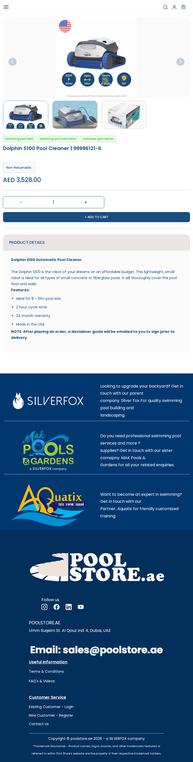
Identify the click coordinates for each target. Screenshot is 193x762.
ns (62, 671)
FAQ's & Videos (42, 681)
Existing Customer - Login (51, 706)
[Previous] (13, 62)
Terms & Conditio (44, 671)
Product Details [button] (27, 242)
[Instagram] (44, 607)
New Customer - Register (51, 715)
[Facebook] (57, 607)
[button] (183, 7)
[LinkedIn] (69, 607)
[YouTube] (81, 607)
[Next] (180, 62)
